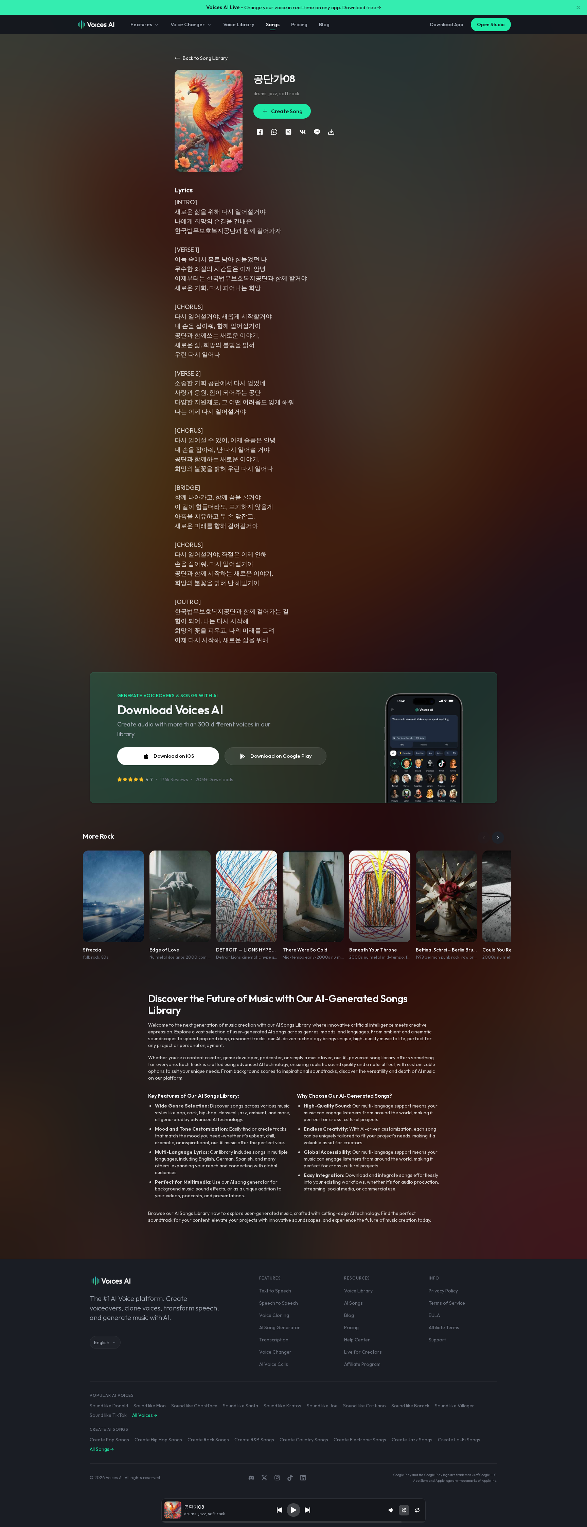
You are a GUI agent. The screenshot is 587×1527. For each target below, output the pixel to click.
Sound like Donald (109, 1406)
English (101, 1342)
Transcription (273, 1340)
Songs (273, 24)
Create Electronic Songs (360, 1440)
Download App (446, 24)
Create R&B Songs (254, 1440)
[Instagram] (277, 1477)
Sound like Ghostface (194, 1406)
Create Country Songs (304, 1440)
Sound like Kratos (282, 1406)
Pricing (299, 24)
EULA (434, 1315)
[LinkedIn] (303, 1477)
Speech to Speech (278, 1303)
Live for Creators (363, 1352)
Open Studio (491, 24)
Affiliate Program (362, 1364)
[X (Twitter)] (264, 1477)
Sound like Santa (240, 1406)
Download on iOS (174, 756)
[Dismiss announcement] (578, 7)
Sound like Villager (454, 1406)
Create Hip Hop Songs (158, 1440)
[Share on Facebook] (259, 131)
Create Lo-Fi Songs (459, 1440)
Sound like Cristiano (364, 1406)
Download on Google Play (281, 756)
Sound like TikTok (108, 1415)
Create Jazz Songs (412, 1440)
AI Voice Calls (273, 1364)
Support (437, 1340)
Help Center (357, 1340)
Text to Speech (275, 1291)
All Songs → (102, 1449)
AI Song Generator (279, 1327)
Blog (324, 24)
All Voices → (144, 1415)
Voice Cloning (274, 1315)
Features (141, 24)
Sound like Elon (150, 1406)
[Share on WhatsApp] (274, 131)
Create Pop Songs (109, 1440)
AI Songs (353, 1303)
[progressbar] (293, 1522)
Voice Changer (188, 24)
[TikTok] (290, 1477)
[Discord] (251, 1477)
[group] (293, 1522)
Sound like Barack (410, 1406)
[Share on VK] (302, 131)
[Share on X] (288, 131)
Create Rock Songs (208, 1440)
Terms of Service (447, 1303)
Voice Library (238, 24)
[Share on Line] (316, 131)
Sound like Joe (322, 1406)
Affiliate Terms (444, 1327)
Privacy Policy (443, 1291)
